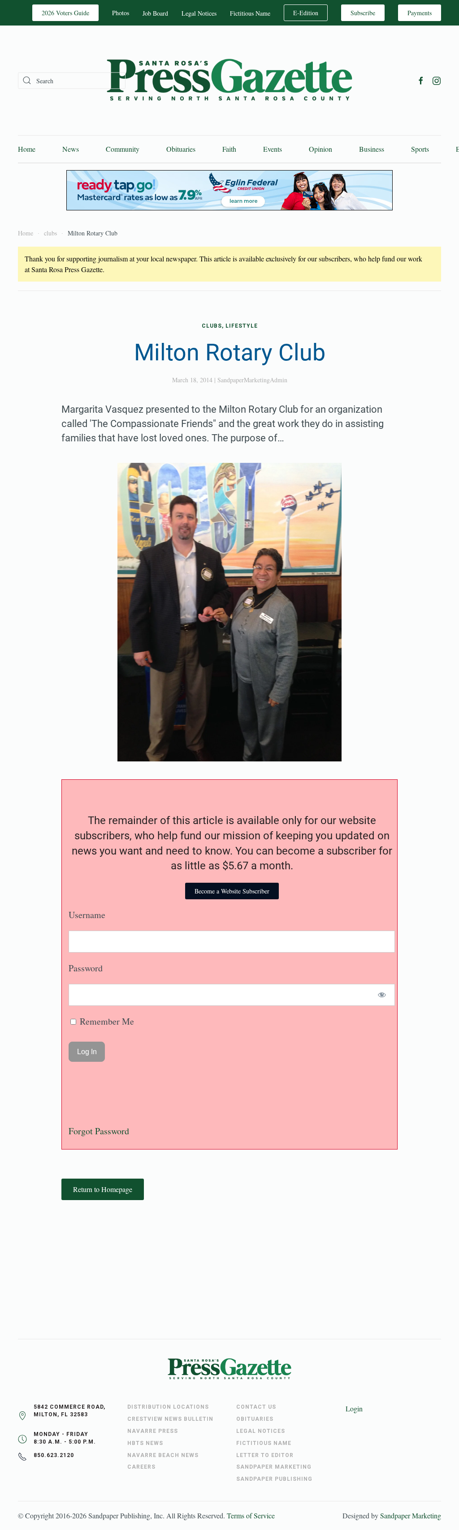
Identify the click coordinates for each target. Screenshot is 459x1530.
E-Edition (305, 13)
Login (354, 1408)
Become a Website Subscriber (232, 891)
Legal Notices (199, 13)
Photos (120, 13)
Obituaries (180, 149)
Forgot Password (99, 1131)
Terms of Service (251, 1515)
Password (86, 968)
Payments (419, 13)
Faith (229, 149)
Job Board (155, 13)
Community (122, 149)
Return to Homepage (102, 1189)
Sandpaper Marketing (410, 1515)
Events (272, 149)
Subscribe (363, 13)
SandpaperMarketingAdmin (252, 380)
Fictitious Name (250, 13)
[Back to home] (229, 80)
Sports (420, 149)
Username (87, 915)
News (70, 149)
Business (371, 149)
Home (26, 149)
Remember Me (106, 1021)
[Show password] (382, 995)
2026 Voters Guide (65, 13)
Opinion (320, 149)
